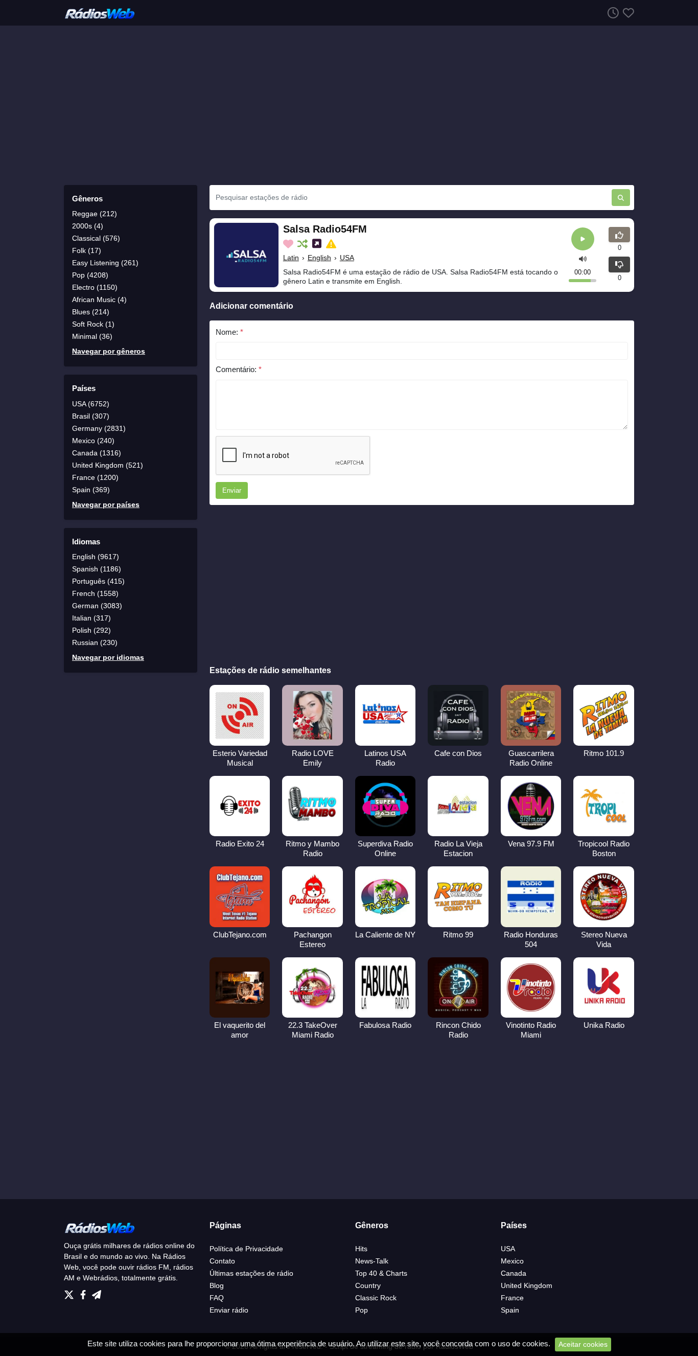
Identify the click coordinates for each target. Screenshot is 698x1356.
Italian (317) (91, 618)
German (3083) (97, 606)
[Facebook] (85, 1292)
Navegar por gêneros (108, 351)
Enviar (231, 490)
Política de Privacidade (246, 1249)
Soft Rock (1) (93, 324)
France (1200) (95, 477)
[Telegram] (96, 1292)
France (512, 1298)
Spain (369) (91, 490)
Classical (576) (96, 238)
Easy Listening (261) (105, 263)
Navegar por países (105, 504)
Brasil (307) (90, 416)
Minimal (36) (92, 336)
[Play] (582, 238)
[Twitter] (71, 1292)
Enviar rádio (229, 1310)
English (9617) (95, 557)
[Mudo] (583, 258)
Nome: (229, 332)
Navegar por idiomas (108, 657)
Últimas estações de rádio (251, 1273)
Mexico (512, 1261)
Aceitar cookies (583, 1344)
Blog (217, 1285)
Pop (361, 1310)
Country (368, 1285)
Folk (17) (86, 250)
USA (347, 258)
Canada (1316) (96, 453)
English (319, 258)
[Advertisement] (349, 105)
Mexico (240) (93, 440)
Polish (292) (91, 630)
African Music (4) (99, 299)
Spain (510, 1310)
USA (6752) (90, 404)
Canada (513, 1273)
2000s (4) (87, 226)
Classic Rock (376, 1298)
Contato (222, 1261)
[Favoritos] (626, 12)
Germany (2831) (99, 428)
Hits (361, 1249)
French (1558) (95, 593)
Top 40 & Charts (381, 1273)
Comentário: (239, 369)
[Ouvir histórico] (611, 12)
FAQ (217, 1298)
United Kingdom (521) (107, 465)
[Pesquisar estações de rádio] (621, 197)
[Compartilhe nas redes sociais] (318, 243)
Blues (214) (90, 312)
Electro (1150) (95, 287)
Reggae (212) (94, 214)
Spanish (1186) (96, 569)
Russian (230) (95, 642)
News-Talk (371, 1261)
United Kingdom (526, 1285)
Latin (291, 258)
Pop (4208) (90, 275)
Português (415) (98, 581)
